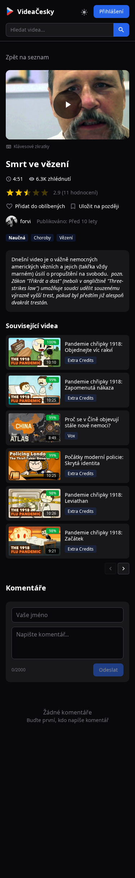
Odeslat (108, 669)
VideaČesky (35, 11)
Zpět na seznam (27, 57)
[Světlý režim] (84, 11)
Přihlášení (111, 11)
